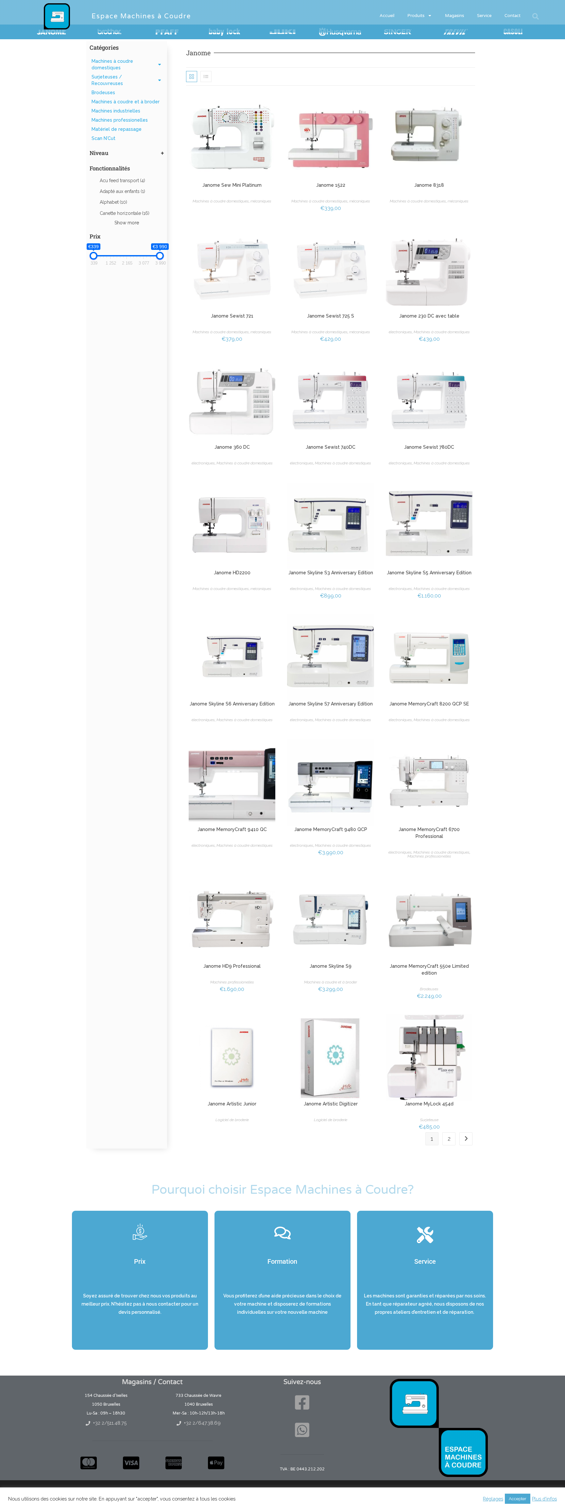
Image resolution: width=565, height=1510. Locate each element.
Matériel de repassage (117, 129)
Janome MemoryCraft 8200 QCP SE (429, 703)
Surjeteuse (429, 1120)
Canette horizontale (124, 213)
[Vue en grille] (191, 76)
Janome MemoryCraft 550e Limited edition (429, 969)
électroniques (400, 332)
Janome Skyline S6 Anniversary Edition (232, 703)
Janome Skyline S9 (330, 966)
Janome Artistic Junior (232, 1103)
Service (484, 15)
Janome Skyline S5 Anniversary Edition (429, 572)
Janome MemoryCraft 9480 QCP (330, 829)
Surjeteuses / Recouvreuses (107, 80)
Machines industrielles (116, 110)
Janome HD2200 (232, 572)
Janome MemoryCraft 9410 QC (232, 829)
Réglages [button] (493, 1498)
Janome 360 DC (232, 447)
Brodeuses (103, 92)
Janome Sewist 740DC (330, 447)
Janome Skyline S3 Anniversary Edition (330, 572)
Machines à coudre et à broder (126, 101)
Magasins (454, 15)
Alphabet (113, 202)
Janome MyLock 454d (429, 1103)
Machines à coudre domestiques (112, 64)
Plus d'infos (544, 1498)
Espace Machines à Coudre (141, 16)
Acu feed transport (122, 180)
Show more (126, 222)
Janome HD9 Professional (232, 966)
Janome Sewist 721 (232, 316)
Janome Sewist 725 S (330, 316)
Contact (513, 15)
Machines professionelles (120, 120)
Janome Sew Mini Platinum (232, 185)
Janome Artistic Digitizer (331, 1103)
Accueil (387, 15)
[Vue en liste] (206, 76)
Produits (415, 15)
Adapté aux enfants (122, 191)
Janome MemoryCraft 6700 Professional (429, 833)
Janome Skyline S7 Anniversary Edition (330, 703)
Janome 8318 (429, 185)
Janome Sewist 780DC (429, 447)
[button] (535, 16)
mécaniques (260, 201)
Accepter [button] (517, 1498)
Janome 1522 (330, 185)
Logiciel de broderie (232, 1120)
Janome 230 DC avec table (429, 316)
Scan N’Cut (103, 138)
